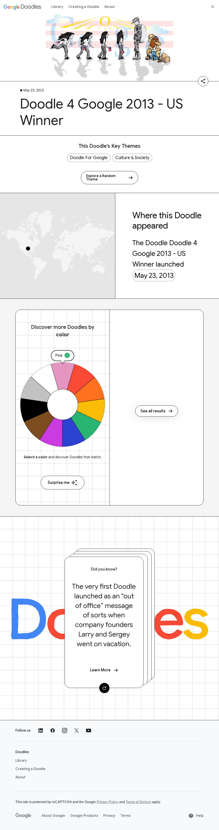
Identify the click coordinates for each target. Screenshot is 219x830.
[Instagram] (64, 730)
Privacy (109, 816)
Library (57, 7)
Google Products (84, 816)
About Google (53, 816)
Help (199, 816)
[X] (76, 730)
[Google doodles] (22, 7)
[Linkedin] (41, 730)
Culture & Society (132, 157)
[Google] (23, 815)
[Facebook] (52, 730)
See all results (153, 411)
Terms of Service (138, 802)
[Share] (203, 81)
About (109, 7)
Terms (125, 816)
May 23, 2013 (154, 275)
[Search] (212, 7)
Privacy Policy (107, 802)
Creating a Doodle (83, 7)
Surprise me (59, 482)
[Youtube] (88, 730)
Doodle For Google (89, 157)
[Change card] (104, 688)
